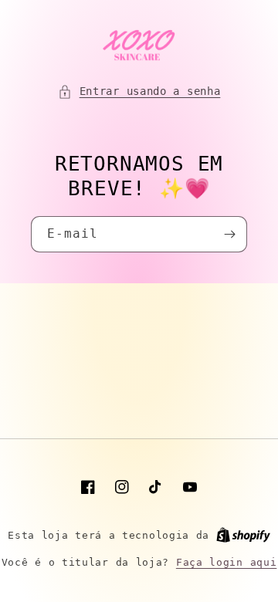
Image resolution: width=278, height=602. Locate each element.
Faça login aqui (226, 562)
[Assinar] (229, 234)
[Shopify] (243, 535)
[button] (139, 91)
